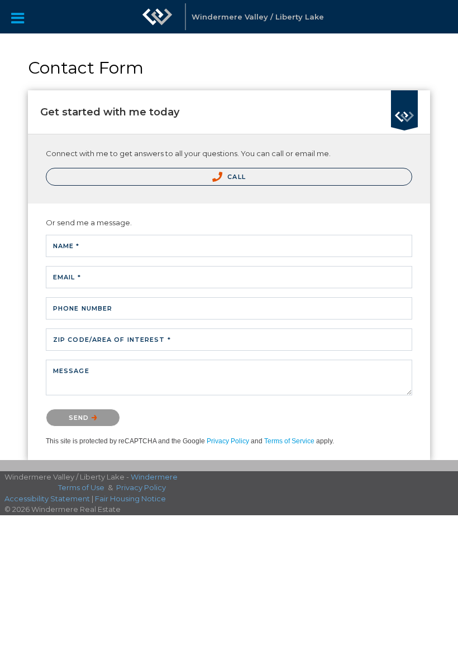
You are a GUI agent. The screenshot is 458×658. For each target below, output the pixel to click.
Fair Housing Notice (130, 498)
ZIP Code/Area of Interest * (112, 339)
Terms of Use (81, 487)
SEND (80, 418)
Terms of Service (289, 441)
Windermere (154, 476)
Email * (67, 277)
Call (235, 177)
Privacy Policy (228, 441)
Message (71, 371)
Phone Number (82, 308)
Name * (66, 246)
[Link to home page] (157, 22)
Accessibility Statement (47, 498)
